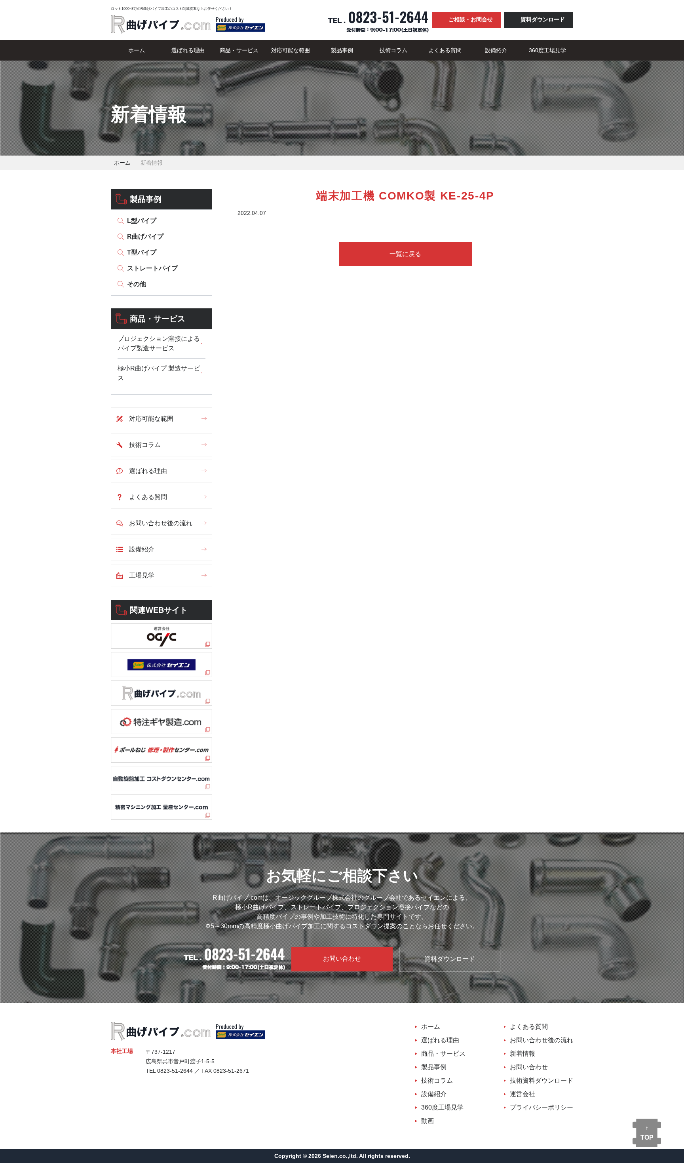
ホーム (136, 50)
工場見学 (141, 575)
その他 (136, 284)
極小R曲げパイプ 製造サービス (159, 373)
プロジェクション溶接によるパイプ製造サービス (159, 343)
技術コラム (393, 50)
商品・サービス (239, 50)
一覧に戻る (405, 254)
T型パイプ (141, 252)
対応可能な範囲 (290, 50)
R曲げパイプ (145, 236)
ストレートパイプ (152, 268)
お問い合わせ (342, 958)
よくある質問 (445, 50)
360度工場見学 (547, 50)
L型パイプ (141, 220)
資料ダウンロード (543, 19)
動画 (427, 1120)
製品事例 (342, 50)
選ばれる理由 (188, 50)
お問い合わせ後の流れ (160, 523)
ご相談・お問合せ (470, 19)
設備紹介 (496, 50)
